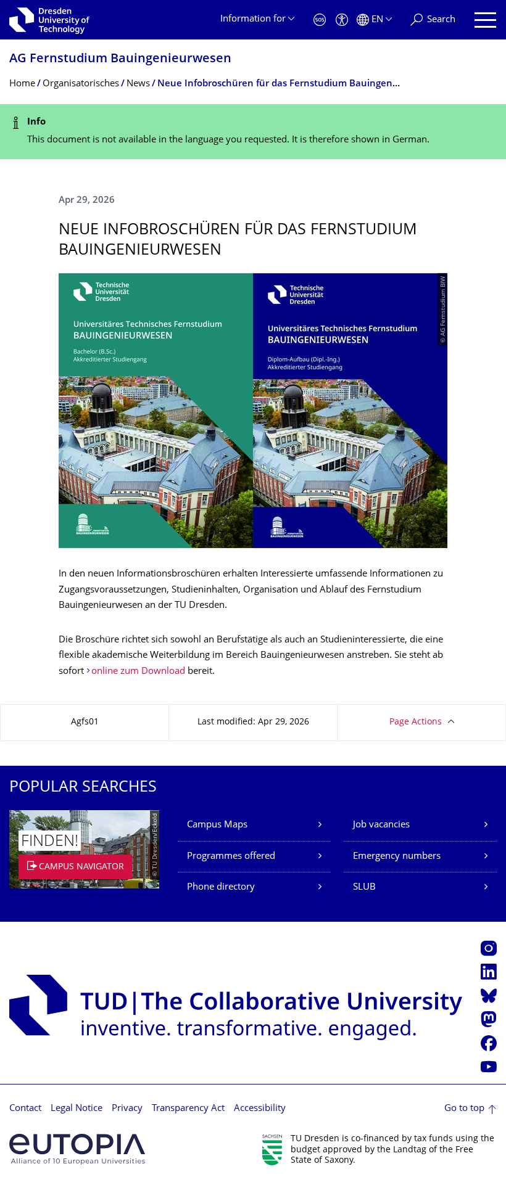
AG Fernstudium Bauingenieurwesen (120, 59)
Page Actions (415, 722)
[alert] (253, 131)
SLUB (364, 887)
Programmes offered (231, 856)
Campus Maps (217, 825)
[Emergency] (319, 20)
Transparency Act (188, 1108)
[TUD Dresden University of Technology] (49, 19)
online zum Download (138, 671)
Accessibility (260, 1108)
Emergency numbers (397, 856)
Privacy (127, 1108)
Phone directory (221, 887)
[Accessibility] (342, 20)
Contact (25, 1108)
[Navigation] (485, 20)
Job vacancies (381, 825)
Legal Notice (76, 1108)
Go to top (464, 1108)
